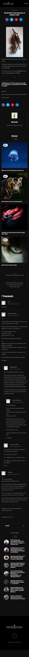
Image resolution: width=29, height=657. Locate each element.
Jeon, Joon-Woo (12, 313)
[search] (23, 526)
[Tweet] (11, 19)
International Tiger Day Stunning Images (12, 201)
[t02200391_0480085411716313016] (14, 42)
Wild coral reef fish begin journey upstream (13, 170)
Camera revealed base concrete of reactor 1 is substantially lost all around (17, 597)
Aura (9, 302)
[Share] (7, 19)
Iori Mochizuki (5, 97)
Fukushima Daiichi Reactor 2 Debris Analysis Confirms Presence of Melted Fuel (17, 557)
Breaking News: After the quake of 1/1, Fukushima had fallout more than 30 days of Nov (14, 283)
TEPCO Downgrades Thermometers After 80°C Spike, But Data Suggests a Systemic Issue (17, 542)
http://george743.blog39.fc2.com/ (10, 481)
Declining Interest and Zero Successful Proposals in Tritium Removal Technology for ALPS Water (17, 550)
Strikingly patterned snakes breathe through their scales (13, 233)
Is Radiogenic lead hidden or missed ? (14, 275)
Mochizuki (14, 122)
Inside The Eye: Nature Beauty (9, 265)
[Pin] (16, 19)
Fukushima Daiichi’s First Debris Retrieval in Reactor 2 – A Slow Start (17, 582)
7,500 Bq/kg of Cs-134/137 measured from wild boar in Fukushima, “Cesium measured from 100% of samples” (14, 84)
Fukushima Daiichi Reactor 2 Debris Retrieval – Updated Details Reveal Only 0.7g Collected (17, 565)
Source (3, 91)
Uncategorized (14, 10)
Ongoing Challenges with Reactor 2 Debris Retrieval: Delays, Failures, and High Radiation (17, 589)
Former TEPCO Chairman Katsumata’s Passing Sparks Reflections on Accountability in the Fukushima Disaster (17, 573)
